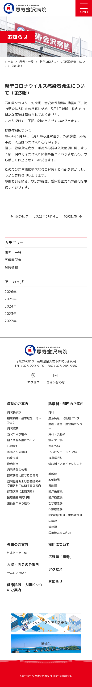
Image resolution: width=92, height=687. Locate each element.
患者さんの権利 (17, 452)
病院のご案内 (17, 403)
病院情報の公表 (17, 470)
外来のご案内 (17, 544)
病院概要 (12, 428)
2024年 (11, 306)
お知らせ (55, 581)
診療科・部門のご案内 (66, 403)
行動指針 (12, 446)
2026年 (11, 291)
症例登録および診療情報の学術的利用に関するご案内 (24, 483)
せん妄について (17, 573)
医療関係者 (13, 260)
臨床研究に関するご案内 (22, 475)
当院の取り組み (17, 434)
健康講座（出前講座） (21, 492)
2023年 (11, 313)
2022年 (11, 321)
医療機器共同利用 (18, 497)
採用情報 (11, 267)
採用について (59, 544)
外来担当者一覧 (17, 553)
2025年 (11, 299)
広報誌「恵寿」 (60, 556)
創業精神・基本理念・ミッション (24, 420)
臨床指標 (12, 464)
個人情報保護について (21, 440)
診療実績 (12, 458)
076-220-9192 (34, 366)
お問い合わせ (55, 382)
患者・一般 (13, 252)
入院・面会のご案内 (23, 564)
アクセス (33, 382)
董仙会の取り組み (18, 503)
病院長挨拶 (14, 412)
